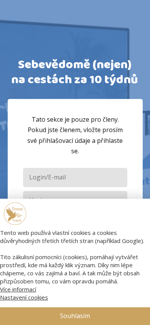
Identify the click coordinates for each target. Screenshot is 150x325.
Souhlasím (75, 316)
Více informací (18, 289)
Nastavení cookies (24, 297)
